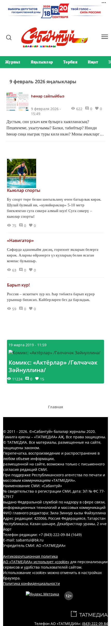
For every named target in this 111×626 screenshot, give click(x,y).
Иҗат (93, 62)
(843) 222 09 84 (95, 623)
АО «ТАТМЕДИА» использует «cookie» (36, 561)
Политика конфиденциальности (31, 583)
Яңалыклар (42, 62)
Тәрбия (70, 62)
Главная (55, 406)
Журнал (12, 62)
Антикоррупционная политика (30, 556)
